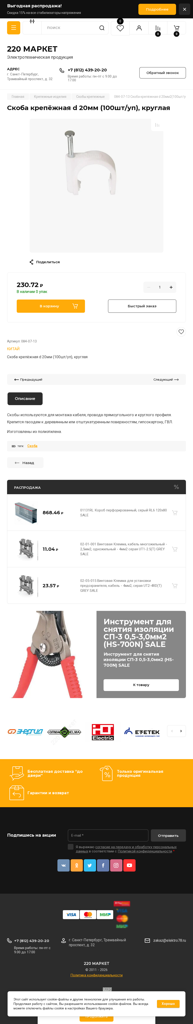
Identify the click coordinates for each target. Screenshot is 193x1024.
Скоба (32, 446)
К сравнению (157, 125)
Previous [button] (172, 731)
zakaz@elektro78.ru (169, 940)
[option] (96, 186)
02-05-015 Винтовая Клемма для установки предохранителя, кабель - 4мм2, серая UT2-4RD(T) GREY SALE (121, 586)
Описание (25, 398)
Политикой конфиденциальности (145, 851)
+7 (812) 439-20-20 (87, 70)
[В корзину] (175, 513)
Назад (28, 463)
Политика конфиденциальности (96, 975)
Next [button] (181, 731)
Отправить (168, 835)
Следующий (163, 379)
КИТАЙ (13, 348)
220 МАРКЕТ (32, 48)
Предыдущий (31, 379)
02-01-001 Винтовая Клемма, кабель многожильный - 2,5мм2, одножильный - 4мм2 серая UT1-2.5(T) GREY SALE (123, 549)
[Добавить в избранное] (96, 332)
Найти (102, 27)
